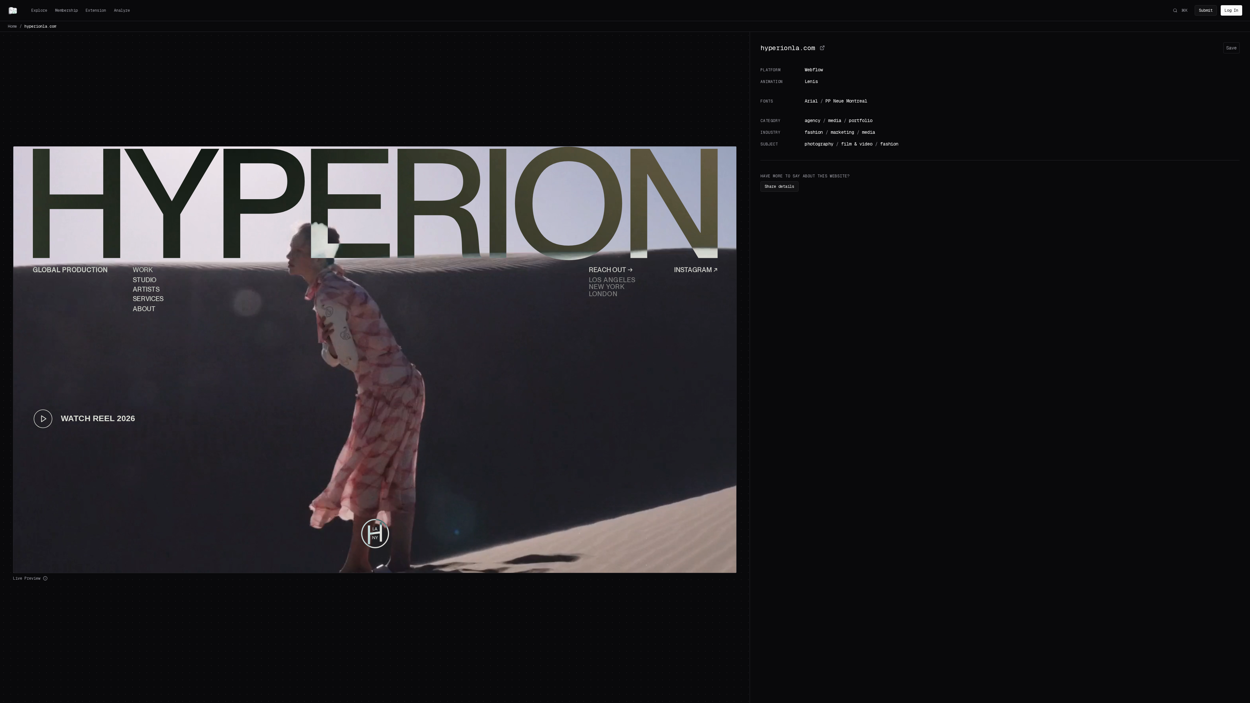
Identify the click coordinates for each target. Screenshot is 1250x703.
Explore (39, 10)
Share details (779, 186)
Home (12, 26)
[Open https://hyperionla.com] (822, 47)
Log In (1231, 10)
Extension (96, 10)
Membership (66, 10)
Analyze (122, 10)
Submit (1206, 10)
